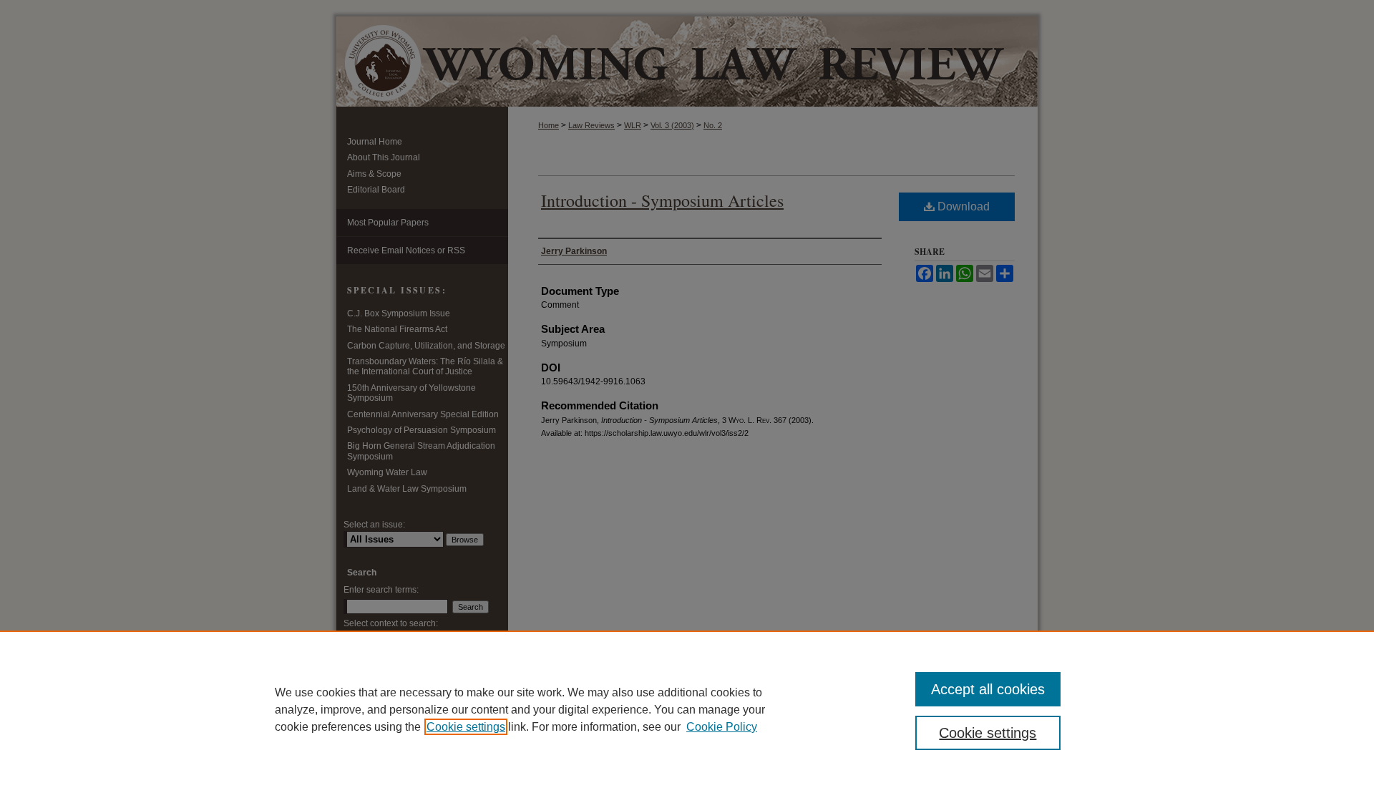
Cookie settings (466, 727)
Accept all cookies (988, 689)
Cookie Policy (721, 727)
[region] (687, 709)
